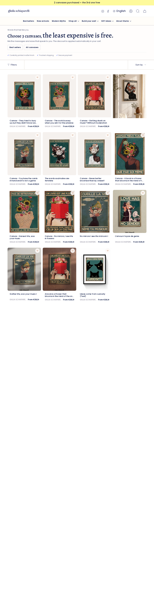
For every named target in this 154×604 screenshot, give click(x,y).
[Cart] (144, 11)
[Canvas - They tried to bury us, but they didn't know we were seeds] (24, 95)
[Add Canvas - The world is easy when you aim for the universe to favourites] (72, 77)
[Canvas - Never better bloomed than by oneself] (94, 153)
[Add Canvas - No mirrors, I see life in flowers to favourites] (72, 193)
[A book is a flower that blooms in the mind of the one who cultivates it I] (59, 269)
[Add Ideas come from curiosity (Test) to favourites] (107, 250)
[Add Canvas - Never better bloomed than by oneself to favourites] (107, 135)
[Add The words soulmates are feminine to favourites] (72, 135)
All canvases (32, 47)
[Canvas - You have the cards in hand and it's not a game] (24, 153)
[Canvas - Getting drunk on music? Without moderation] (94, 95)
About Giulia (122, 21)
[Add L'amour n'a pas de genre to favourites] (142, 193)
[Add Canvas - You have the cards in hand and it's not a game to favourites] (37, 135)
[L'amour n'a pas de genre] (129, 211)
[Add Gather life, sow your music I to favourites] (37, 250)
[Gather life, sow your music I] (24, 269)
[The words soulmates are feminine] (59, 153)
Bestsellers (28, 21)
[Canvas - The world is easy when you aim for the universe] (59, 95)
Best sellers (15, 47)
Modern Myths (59, 21)
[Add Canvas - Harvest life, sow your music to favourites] (37, 193)
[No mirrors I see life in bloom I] (94, 211)
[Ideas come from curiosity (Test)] (94, 269)
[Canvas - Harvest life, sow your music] (24, 211)
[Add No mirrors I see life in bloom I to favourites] (107, 193)
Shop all (73, 21)
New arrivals (43, 21)
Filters (14, 64)
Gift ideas (106, 21)
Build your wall (89, 21)
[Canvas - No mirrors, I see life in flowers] (59, 211)
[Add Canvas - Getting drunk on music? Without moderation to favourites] (107, 77)
